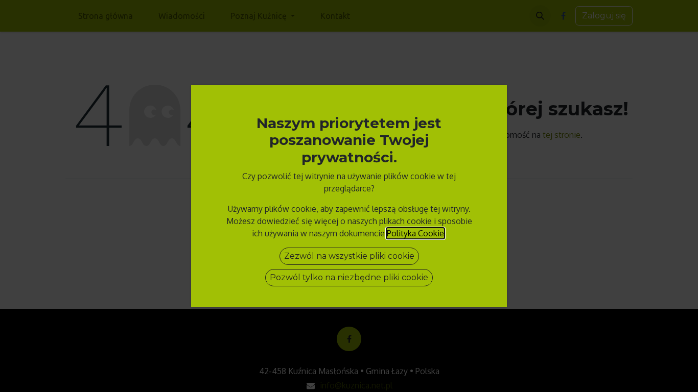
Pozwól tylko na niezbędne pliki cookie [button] (349, 277)
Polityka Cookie (415, 233)
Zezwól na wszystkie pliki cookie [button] (349, 256)
